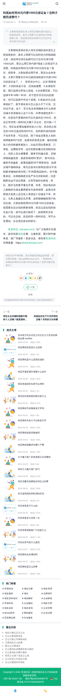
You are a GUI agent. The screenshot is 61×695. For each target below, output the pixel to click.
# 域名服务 (8, 593)
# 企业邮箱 (46, 598)
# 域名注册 (27, 588)
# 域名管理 (46, 588)
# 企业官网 (46, 608)
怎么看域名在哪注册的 (16, 652)
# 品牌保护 (46, 593)
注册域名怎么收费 (14, 642)
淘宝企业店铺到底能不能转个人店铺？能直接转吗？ (15, 315)
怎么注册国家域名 (14, 635)
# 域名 (25, 593)
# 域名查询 (27, 608)
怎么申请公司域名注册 (16, 658)
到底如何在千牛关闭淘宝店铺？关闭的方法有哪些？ (46, 315)
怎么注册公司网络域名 (16, 639)
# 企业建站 (27, 603)
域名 (20, 234)
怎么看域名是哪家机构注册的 (19, 648)
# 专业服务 (27, 617)
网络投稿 (34, 21)
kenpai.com (27, 229)
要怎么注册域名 (12, 645)
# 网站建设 (27, 613)
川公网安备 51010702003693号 (37, 680)
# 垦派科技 (8, 588)
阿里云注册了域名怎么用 (17, 655)
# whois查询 (8, 613)
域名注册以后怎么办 (15, 632)
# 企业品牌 (46, 613)
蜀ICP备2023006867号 (36, 678)
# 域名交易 (46, 603)
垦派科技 (13, 229)
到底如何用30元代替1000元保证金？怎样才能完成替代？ (30, 299)
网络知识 (25, 21)
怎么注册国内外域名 (15, 662)
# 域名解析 (27, 598)
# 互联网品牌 (9, 617)
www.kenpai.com (32, 242)
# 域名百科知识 (10, 598)
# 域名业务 (8, 608)
